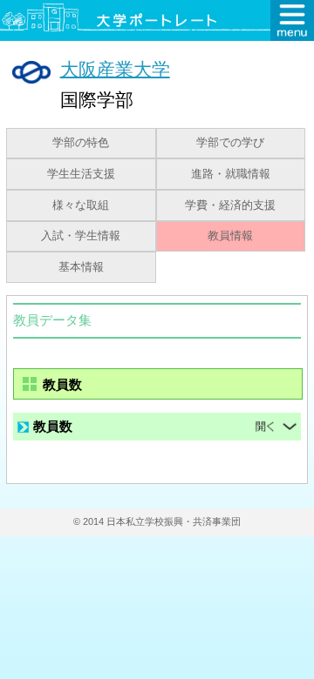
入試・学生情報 (80, 236)
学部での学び (230, 143)
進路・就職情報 (230, 174)
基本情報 (81, 267)
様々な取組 (80, 205)
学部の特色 (80, 143)
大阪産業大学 (115, 68)
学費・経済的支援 (230, 205)
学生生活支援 (81, 174)
